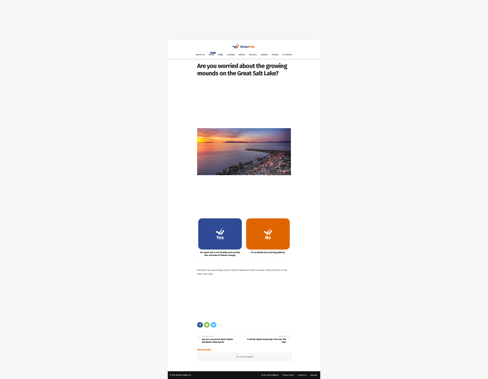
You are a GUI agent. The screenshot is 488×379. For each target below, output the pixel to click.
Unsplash (287, 174)
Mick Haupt (278, 174)
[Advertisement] (244, 20)
